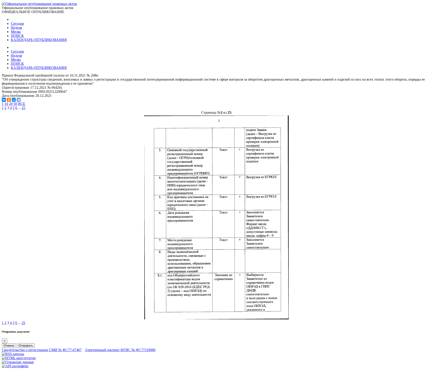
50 (15, 104)
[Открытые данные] (18, 362)
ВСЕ (21, 104)
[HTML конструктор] (19, 358)
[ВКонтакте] (4, 100)
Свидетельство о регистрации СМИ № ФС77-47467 (42, 350)
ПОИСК (17, 36)
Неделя (16, 28)
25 (23, 108)
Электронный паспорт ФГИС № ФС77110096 (120, 350)
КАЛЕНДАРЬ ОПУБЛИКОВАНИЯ (39, 40)
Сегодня (17, 23)
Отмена (9, 345)
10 (6, 104)
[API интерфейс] (15, 366)
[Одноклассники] (9, 100)
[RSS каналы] (13, 354)
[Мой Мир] (14, 100)
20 (11, 104)
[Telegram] (19, 100)
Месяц (16, 32)
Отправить (25, 345)
